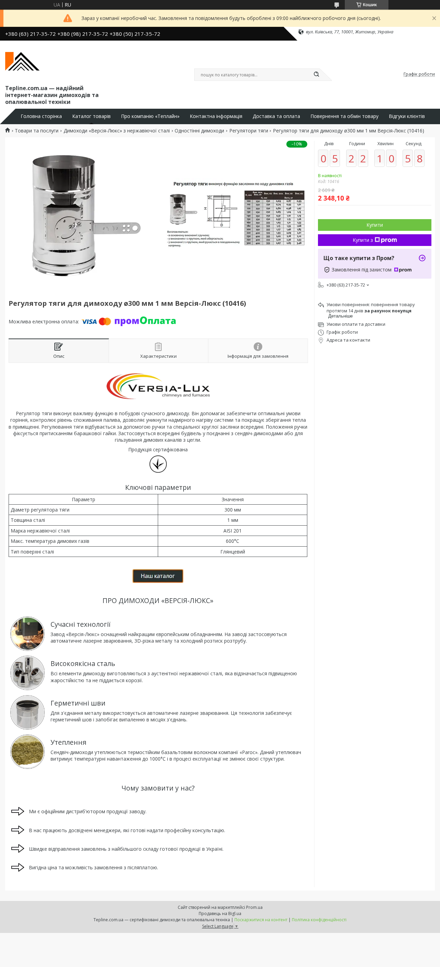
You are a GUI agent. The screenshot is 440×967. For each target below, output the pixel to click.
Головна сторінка (41, 116)
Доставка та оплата (276, 116)
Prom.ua (254, 907)
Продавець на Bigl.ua (220, 913)
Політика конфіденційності (319, 920)
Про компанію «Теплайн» (150, 116)
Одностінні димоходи (199, 131)
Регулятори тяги (248, 131)
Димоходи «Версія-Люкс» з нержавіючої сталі (117, 131)
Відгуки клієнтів (407, 116)
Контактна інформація (216, 116)
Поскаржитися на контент (260, 920)
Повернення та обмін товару (344, 116)
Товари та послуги (36, 131)
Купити (374, 225)
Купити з (363, 240)
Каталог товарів (91, 116)
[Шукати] (316, 74)
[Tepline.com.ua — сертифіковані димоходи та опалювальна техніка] (22, 61)
